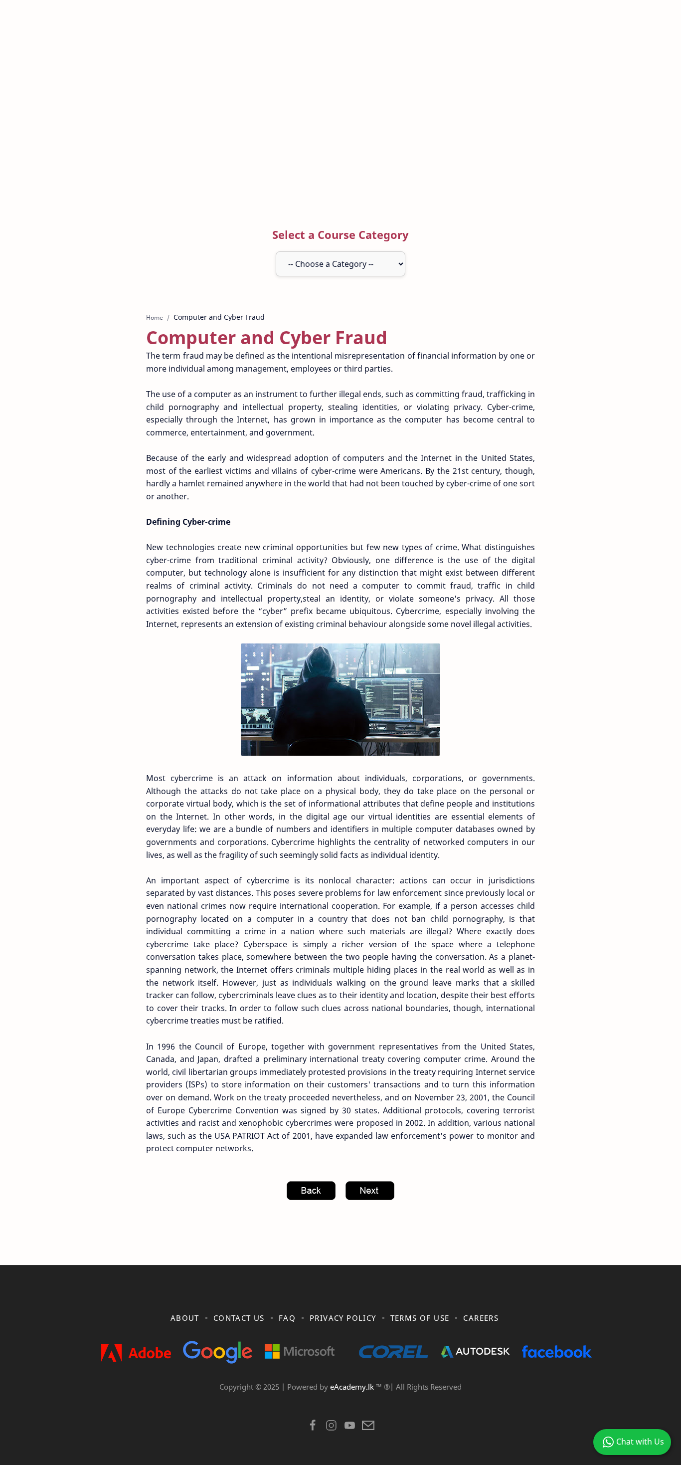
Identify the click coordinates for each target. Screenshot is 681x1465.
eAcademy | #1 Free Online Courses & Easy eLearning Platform (319, 1400)
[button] (313, 1428)
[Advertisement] (340, 121)
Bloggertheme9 (503, 1400)
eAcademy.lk (353, 1387)
